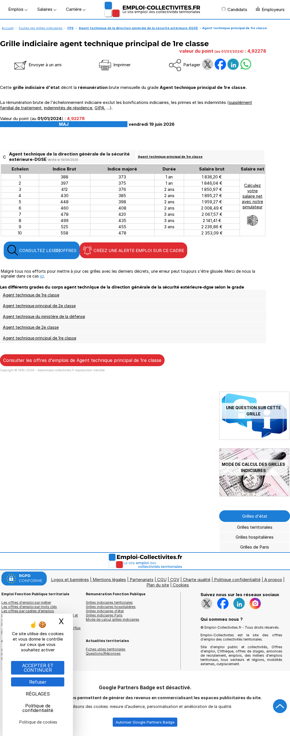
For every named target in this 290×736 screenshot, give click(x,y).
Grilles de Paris (254, 547)
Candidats (237, 9)
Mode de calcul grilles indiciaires (112, 619)
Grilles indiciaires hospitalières (111, 607)
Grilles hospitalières (255, 537)
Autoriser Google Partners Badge (145, 722)
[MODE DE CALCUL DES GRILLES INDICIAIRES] (254, 495)
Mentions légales (109, 579)
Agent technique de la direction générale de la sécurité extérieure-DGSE (138, 28)
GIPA (99, 107)
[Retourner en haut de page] (280, 706)
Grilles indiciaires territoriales (109, 602)
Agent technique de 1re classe (31, 295)
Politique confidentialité (237, 579)
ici (42, 276)
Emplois (16, 9)
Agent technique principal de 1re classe (170, 157)
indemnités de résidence (68, 107)
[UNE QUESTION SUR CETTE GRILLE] (254, 438)
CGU (162, 579)
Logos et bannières (70, 579)
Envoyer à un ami (44, 64)
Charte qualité (196, 579)
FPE (70, 28)
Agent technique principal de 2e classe (39, 305)
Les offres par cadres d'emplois (27, 611)
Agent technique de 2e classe (31, 327)
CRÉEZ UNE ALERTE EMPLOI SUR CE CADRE (138, 250)
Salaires (45, 9)
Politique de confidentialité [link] (37, 708)
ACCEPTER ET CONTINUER (38, 668)
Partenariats (141, 579)
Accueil (8, 28)
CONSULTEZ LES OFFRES (47, 250)
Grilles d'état (254, 516)
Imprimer (121, 64)
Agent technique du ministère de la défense (44, 316)
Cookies (181, 585)
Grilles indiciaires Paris (104, 615)
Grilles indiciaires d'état (105, 611)
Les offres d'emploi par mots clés (29, 607)
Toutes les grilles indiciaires (40, 28)
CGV (174, 579)
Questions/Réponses (103, 653)
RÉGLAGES (38, 694)
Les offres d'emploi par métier (26, 602)
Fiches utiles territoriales (105, 649)
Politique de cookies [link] (38, 722)
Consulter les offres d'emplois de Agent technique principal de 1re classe (82, 360)
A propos (273, 579)
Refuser (37, 682)
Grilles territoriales (254, 527)
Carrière (74, 9)
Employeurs (273, 9)
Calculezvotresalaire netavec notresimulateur (252, 196)
